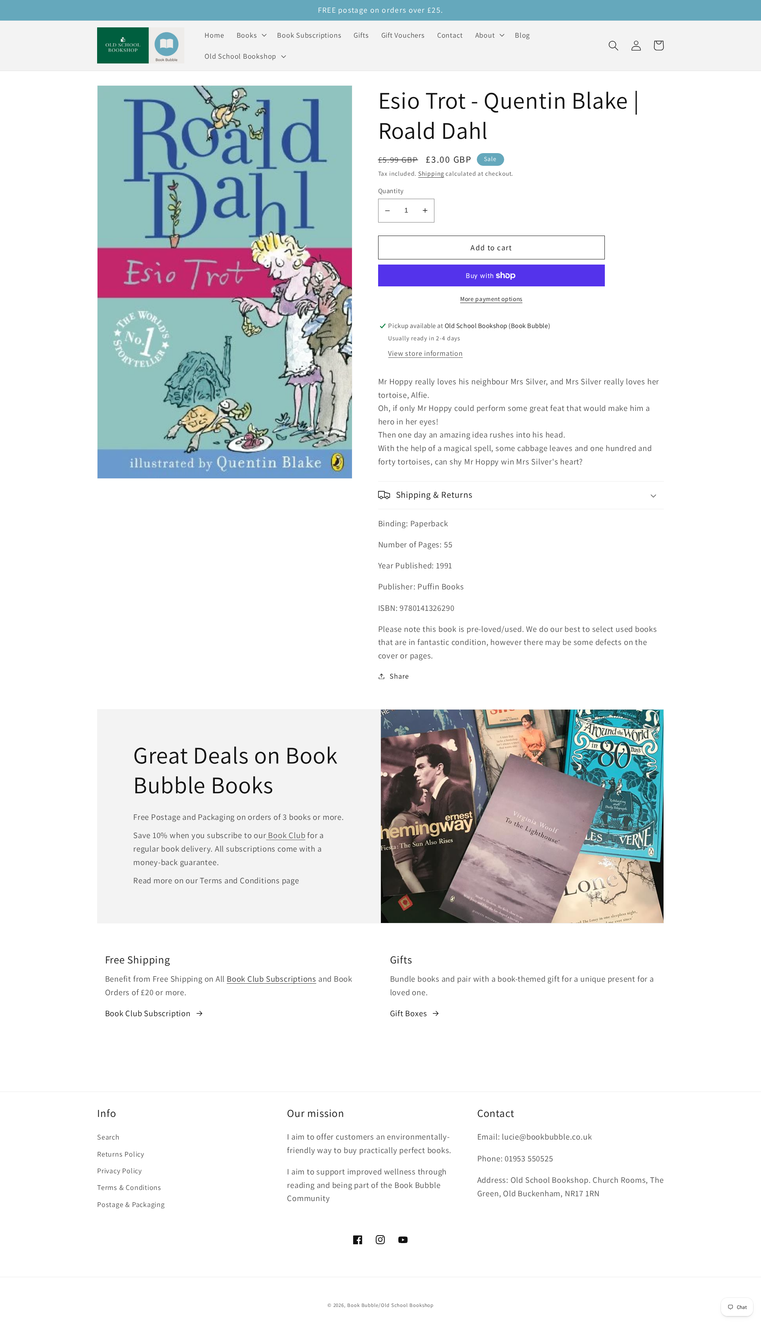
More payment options (491, 299)
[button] (250, 35)
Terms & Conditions (129, 1187)
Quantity (391, 190)
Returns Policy (120, 1154)
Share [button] (399, 676)
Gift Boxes (408, 1013)
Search (108, 1137)
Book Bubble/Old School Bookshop (390, 1305)
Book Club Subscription (148, 1013)
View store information (425, 353)
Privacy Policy (119, 1170)
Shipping (431, 173)
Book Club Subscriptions (271, 978)
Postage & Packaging (131, 1204)
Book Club (286, 835)
